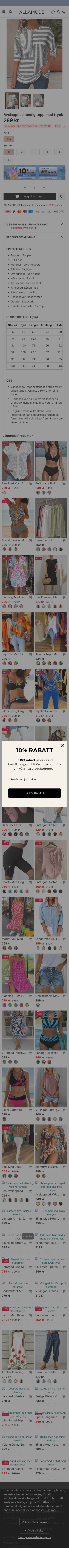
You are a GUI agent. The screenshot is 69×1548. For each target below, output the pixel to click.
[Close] (62, 745)
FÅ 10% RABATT (34, 793)
